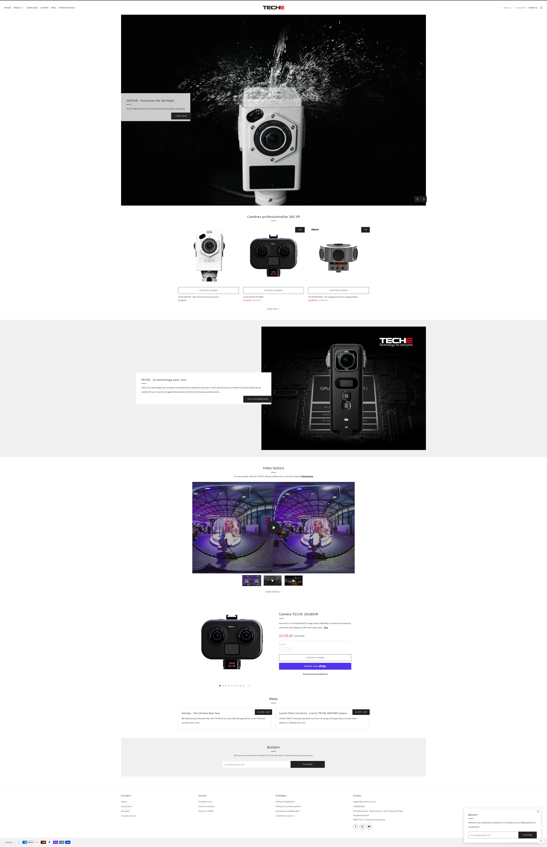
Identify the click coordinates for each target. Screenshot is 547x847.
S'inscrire (308, 764)
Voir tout (272, 309)
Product (18, 7)
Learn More (181, 116)
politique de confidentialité (287, 811)
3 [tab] (275, 201)
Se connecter (520, 8)
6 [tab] (234, 685)
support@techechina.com (364, 801)
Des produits (126, 806)
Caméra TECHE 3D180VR (298, 614)
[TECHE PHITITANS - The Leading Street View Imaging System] (338, 255)
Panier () (533, 7)
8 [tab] (240, 685)
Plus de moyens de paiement (315, 673)
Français (506, 8)
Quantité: (282, 644)
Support (44, 7)
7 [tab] (237, 685)
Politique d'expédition (285, 801)
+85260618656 (359, 806)
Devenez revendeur (206, 806)
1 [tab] (269, 201)
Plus (326, 627)
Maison (7, 7)
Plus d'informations (258, 399)
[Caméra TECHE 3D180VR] (273, 255)
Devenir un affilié (205, 811)
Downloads (32, 7)
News (53, 7)
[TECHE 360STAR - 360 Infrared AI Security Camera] (208, 255)
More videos (272, 591)
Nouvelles (125, 811)
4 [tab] (278, 201)
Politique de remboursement (288, 806)
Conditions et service (285, 815)
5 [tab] (231, 685)
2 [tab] (272, 201)
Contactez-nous (205, 801)
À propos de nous (66, 7)
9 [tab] (243, 685)
